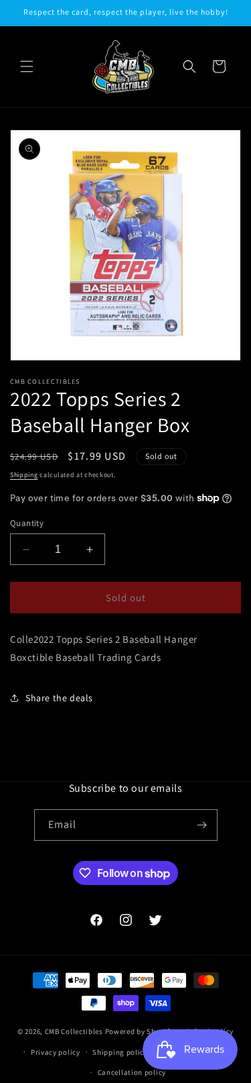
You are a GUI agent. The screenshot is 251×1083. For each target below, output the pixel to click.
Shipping (24, 474)
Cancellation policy (132, 1072)
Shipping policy (120, 1052)
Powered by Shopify (139, 1031)
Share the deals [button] (59, 698)
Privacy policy (55, 1052)
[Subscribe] (202, 825)
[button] (26, 66)
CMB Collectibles (75, 1031)
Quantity (27, 523)
